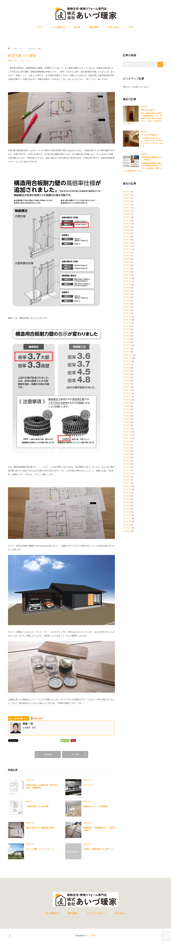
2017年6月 (127, 464)
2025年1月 (127, 220)
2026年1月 (127, 204)
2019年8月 (127, 406)
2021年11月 (127, 319)
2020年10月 (127, 361)
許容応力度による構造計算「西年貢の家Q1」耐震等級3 (42, 786)
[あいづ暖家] (85, 13)
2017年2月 (127, 467)
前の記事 (48, 754)
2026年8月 (127, 191)
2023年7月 (127, 255)
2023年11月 (127, 246)
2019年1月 (127, 428)
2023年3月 (127, 268)
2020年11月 (127, 358)
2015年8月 (127, 499)
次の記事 (75, 754)
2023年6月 (127, 259)
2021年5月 (127, 339)
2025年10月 (127, 207)
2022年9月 (127, 287)
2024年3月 (127, 236)
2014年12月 (127, 515)
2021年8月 (127, 329)
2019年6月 (127, 412)
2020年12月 (127, 355)
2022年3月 (127, 307)
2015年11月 (127, 489)
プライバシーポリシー (95, 913)
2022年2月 (127, 310)
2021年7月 (127, 332)
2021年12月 (127, 316)
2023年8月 (127, 252)
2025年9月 (127, 211)
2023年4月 (127, 265)
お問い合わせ (113, 27)
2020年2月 (127, 387)
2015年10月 (127, 492)
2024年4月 (127, 233)
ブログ (131, 27)
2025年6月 (127, 214)
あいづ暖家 (91, 935)
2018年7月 (127, 448)
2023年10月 (127, 249)
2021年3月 (127, 345)
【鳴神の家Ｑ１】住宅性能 (37, 806)
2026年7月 (127, 195)
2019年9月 (127, 403)
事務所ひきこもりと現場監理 (95, 806)
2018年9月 (127, 441)
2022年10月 (127, 284)
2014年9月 (127, 524)
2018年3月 (127, 460)
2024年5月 (127, 230)
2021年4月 (127, 342)
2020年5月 (127, 377)
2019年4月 (127, 419)
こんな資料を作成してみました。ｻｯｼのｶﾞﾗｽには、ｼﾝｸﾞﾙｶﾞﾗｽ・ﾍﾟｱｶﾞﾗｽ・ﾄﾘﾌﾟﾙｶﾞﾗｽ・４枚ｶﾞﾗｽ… (152, 142)
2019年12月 (127, 393)
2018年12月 (127, 432)
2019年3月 (127, 422)
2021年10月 (127, 323)
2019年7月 (127, 409)
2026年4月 (127, 198)
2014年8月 (127, 528)
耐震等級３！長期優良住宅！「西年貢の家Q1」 (99, 829)
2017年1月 (127, 470)
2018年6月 (127, 451)
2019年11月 (127, 396)
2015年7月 (127, 502)
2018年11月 (127, 435)
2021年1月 (127, 352)
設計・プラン (25, 60)
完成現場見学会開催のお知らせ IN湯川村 (151, 158)
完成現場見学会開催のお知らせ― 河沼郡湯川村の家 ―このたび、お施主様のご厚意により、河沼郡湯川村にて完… (143, 167)
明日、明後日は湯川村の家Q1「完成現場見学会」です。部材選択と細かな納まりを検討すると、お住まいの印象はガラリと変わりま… (142, 118)
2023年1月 (127, 275)
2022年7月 (127, 294)
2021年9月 (127, 326)
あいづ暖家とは (58, 27)
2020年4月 (127, 380)
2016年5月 (127, 476)
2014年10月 (127, 521)
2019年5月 (127, 416)
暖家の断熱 (94, 27)
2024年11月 (127, 223)
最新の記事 (38, 718)
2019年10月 (127, 400)
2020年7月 (127, 371)
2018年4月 (127, 457)
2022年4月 (127, 303)
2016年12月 (127, 473)
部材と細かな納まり (148, 110)
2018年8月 (127, 444)
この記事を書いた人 (19, 718)
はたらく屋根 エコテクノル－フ (40, 849)
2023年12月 (127, 243)
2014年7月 (127, 531)
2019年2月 (127, 425)
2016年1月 (127, 483)
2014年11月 (127, 518)
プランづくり (89, 784)
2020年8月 (127, 368)
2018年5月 (127, 454)
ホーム (40, 27)
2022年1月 (127, 313)
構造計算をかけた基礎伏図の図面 (40, 827)
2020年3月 (127, 384)
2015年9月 (127, 496)
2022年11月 (127, 281)
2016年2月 (127, 480)
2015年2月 (127, 508)
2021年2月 (127, 348)
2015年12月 (127, 486)
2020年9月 (127, 364)
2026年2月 (127, 201)
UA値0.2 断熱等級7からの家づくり (98, 849)
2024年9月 (127, 227)
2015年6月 (127, 505)
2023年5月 (127, 262)
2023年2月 (127, 271)
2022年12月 (127, 278)
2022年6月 (127, 297)
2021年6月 (127, 336)
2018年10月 (127, 438)
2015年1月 (127, 512)
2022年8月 (127, 291)
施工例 (77, 27)
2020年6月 (127, 374)
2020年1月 (127, 390)
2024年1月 (127, 239)
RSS (10, 935)
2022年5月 (127, 300)
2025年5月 (127, 217)
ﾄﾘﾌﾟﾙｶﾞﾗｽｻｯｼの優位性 (149, 135)
